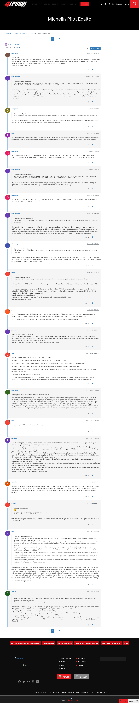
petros (13, 310)
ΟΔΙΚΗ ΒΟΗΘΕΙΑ (65, 643)
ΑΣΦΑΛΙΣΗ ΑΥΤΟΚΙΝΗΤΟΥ (87, 643)
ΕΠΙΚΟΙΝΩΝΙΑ (73, 693)
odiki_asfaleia (15, 76)
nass (12, 531)
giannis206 (14, 151)
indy (12, 133)
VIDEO (81, 665)
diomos (13, 591)
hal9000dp (14, 390)
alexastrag (14, 244)
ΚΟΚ (126, 643)
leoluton (13, 503)
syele (13, 272)
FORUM (62, 668)
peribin (13, 330)
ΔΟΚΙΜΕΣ (63, 662)
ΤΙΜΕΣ (61, 665)
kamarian (14, 482)
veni (12, 353)
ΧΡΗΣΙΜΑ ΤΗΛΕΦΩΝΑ (111, 643)
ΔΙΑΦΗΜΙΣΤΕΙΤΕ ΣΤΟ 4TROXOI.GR (94, 693)
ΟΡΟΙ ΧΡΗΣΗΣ (40, 693)
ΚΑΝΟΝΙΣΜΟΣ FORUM (57, 693)
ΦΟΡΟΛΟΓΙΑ (48, 643)
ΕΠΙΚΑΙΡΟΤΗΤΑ (65, 658)
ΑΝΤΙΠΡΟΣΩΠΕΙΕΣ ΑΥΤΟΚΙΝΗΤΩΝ (25, 643)
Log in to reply (95, 48)
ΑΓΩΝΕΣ (81, 658)
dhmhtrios (14, 53)
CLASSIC (82, 662)
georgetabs (15, 109)
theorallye (14, 438)
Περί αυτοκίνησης (14, 44)
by (65, 700)
